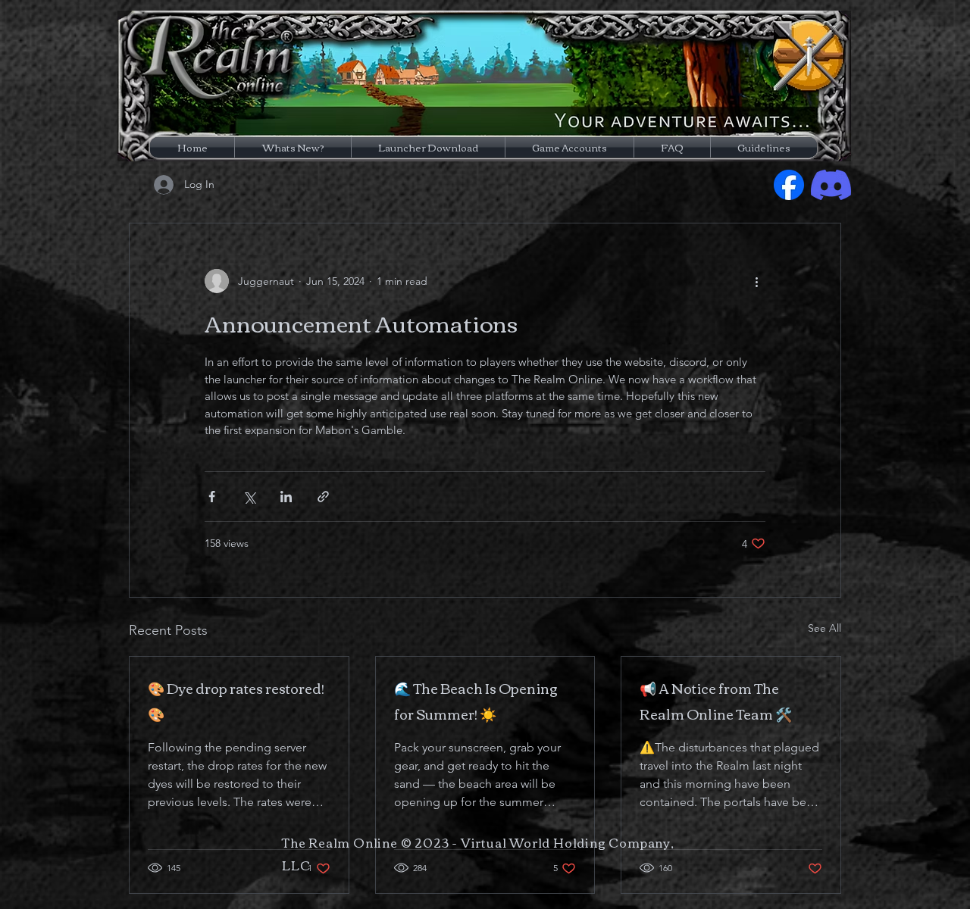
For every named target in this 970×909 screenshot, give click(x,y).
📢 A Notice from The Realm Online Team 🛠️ (716, 700)
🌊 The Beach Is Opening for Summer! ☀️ (476, 700)
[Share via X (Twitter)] (249, 496)
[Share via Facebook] (212, 496)
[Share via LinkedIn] (286, 496)
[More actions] (756, 281)
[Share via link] (323, 496)
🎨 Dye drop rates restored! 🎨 (236, 700)
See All (824, 628)
